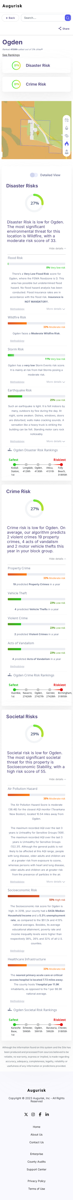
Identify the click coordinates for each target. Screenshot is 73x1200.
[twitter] (26, 1114)
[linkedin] (47, 1114)
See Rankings (11, 55)
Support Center (36, 1169)
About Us (36, 1134)
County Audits (36, 1161)
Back (11, 17)
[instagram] (33, 1114)
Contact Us (36, 1142)
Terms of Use (36, 1188)
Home (36, 1126)
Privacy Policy (37, 1181)
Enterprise (36, 1153)
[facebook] (40, 1114)
